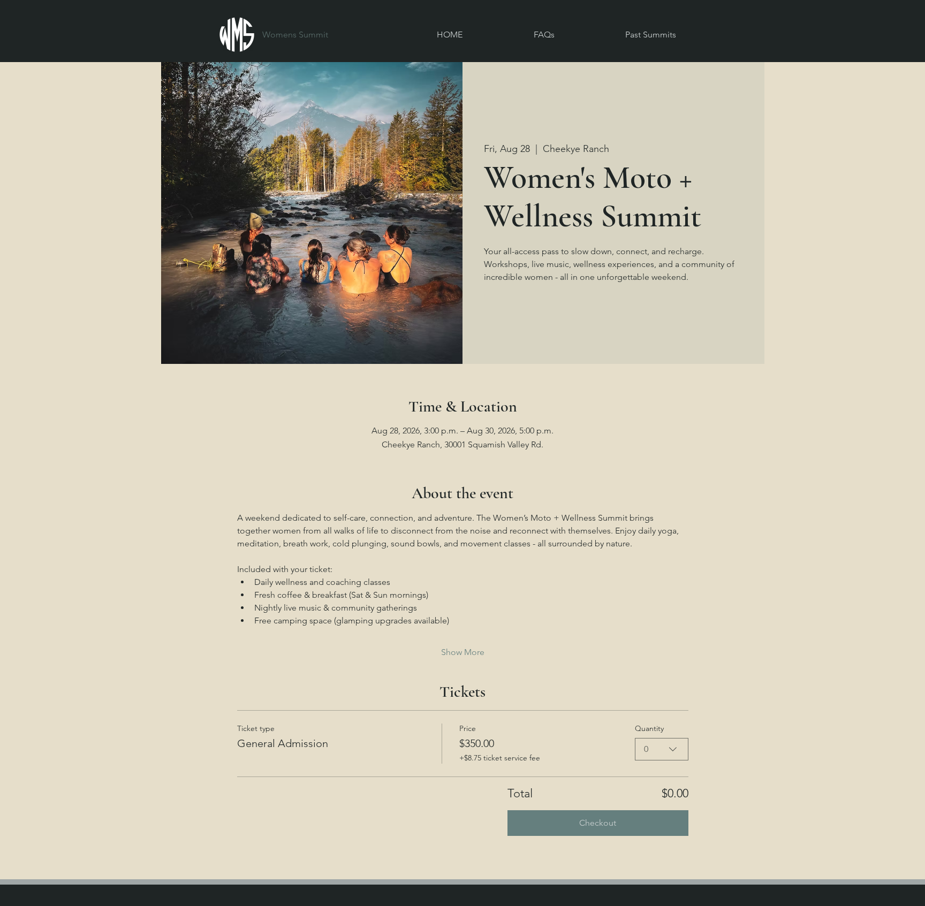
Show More (462, 652)
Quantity (649, 728)
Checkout (597, 823)
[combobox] (661, 749)
